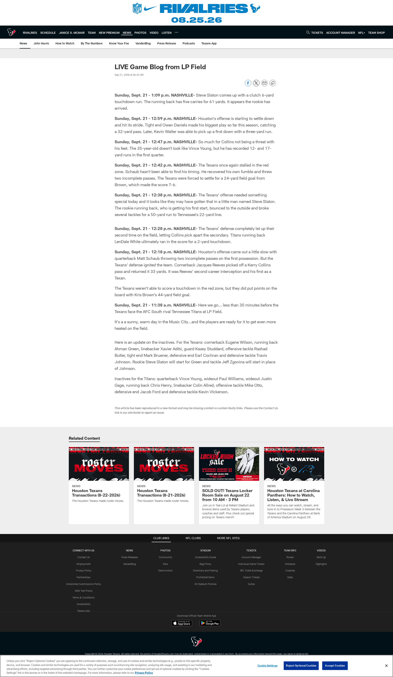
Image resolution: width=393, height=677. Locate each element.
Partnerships (83, 577)
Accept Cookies (335, 665)
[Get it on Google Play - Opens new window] (210, 625)
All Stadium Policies (205, 583)
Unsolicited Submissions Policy (83, 583)
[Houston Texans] (196, 642)
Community (165, 557)
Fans (165, 563)
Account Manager (251, 557)
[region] (196, 666)
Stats (290, 577)
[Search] (308, 32)
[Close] (386, 665)
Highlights (321, 563)
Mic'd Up (321, 557)
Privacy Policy (83, 570)
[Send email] (264, 85)
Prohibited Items (205, 577)
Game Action (165, 570)
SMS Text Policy (84, 590)
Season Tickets (251, 577)
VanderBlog (129, 563)
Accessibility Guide (205, 557)
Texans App (83, 610)
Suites (251, 583)
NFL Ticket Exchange (251, 570)
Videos (321, 550)
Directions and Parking (205, 570)
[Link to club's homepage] (11, 32)
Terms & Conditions (83, 597)
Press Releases (129, 557)
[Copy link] (272, 83)
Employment (84, 563)
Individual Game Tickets (251, 563)
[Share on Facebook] (248, 85)
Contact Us (83, 557)
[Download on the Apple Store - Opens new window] (181, 623)
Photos (165, 550)
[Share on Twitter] (256, 85)
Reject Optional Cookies (301, 665)
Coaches (290, 570)
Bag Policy (205, 563)
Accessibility (83, 604)
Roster (290, 557)
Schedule (290, 563)
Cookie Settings (267, 665)
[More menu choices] (176, 32)
